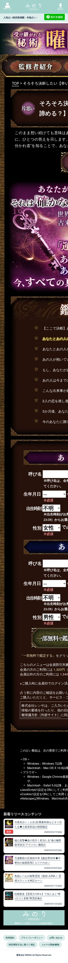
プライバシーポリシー (32, 937)
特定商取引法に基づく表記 (22, 944)
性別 (37, 528)
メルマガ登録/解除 (50, 944)
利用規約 (10, 937)
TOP (15, 83)
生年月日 (32, 494)
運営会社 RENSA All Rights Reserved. (34, 955)
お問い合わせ (55, 937)
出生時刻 (33, 508)
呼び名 (35, 474)
